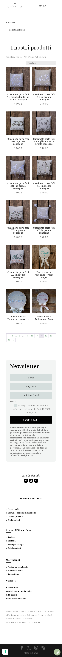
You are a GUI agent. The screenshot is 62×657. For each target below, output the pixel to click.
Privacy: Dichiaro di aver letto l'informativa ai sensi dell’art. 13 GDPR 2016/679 (31, 409)
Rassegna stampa (15, 544)
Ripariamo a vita (15, 570)
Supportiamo (13, 574)
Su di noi (11, 537)
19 (46, 335)
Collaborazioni (14, 548)
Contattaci (12, 541)
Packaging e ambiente (18, 567)
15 (27, 335)
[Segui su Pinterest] (36, 481)
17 (37, 335)
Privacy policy (14, 509)
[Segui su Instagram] (31, 481)
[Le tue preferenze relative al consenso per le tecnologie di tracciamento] (5, 652)
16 (32, 335)
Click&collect (14, 520)
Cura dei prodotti (15, 516)
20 (51, 335)
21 (9, 339)
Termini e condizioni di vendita (22, 513)
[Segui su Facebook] (26, 481)
